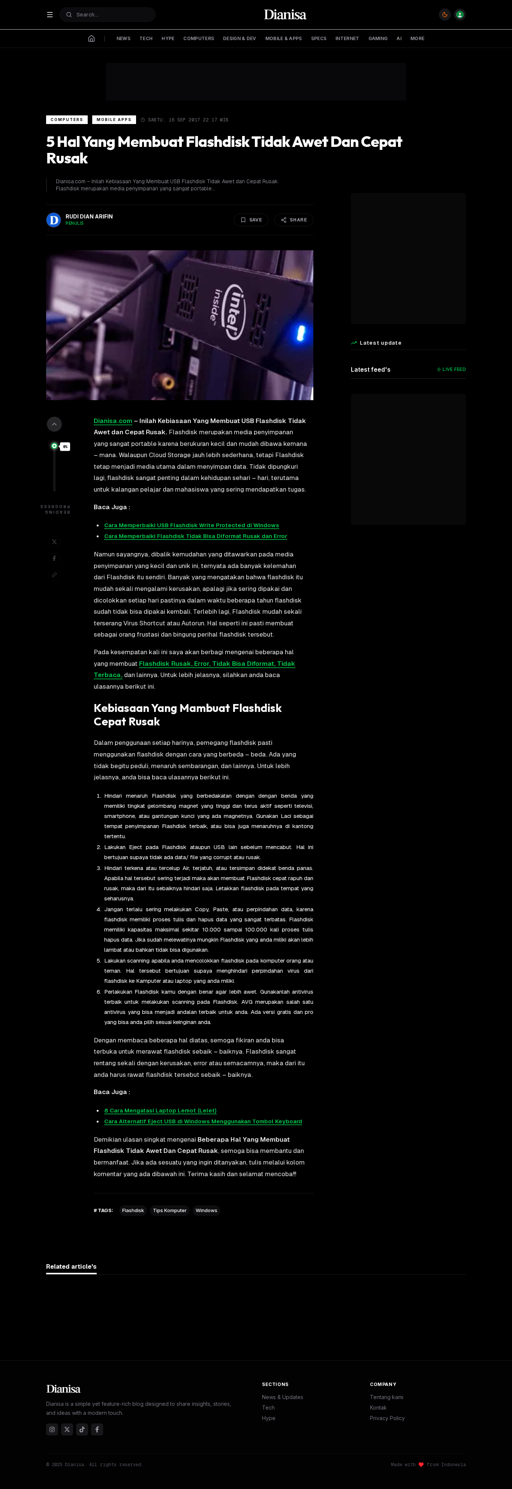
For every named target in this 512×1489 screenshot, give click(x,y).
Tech (268, 1407)
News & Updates (282, 1397)
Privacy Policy (387, 1418)
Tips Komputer (170, 1210)
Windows (206, 1210)
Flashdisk (133, 1210)
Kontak (378, 1407)
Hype (268, 1418)
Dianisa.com (113, 421)
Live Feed (454, 369)
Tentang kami (386, 1397)
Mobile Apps (114, 119)
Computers (67, 119)
